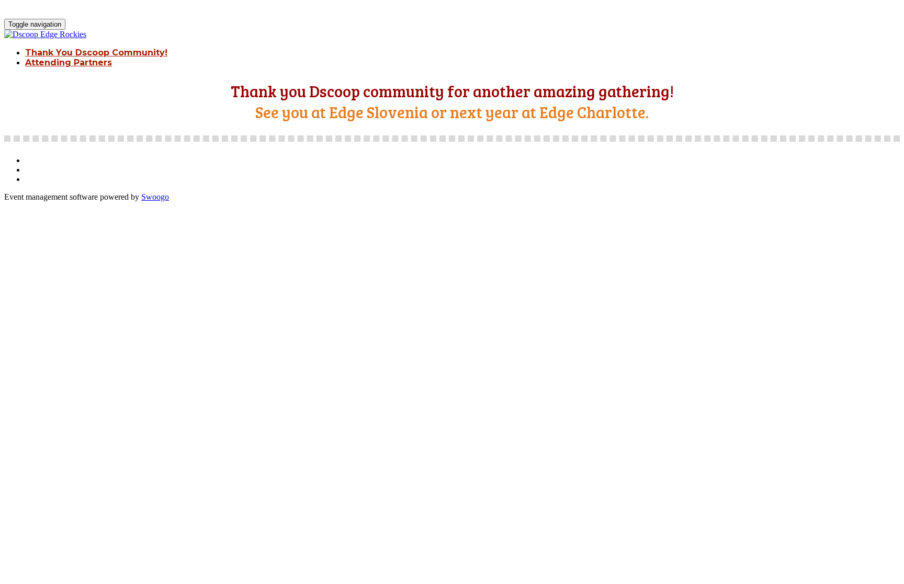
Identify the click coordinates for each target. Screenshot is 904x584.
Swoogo (155, 196)
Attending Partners (68, 62)
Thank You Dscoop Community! (96, 53)
